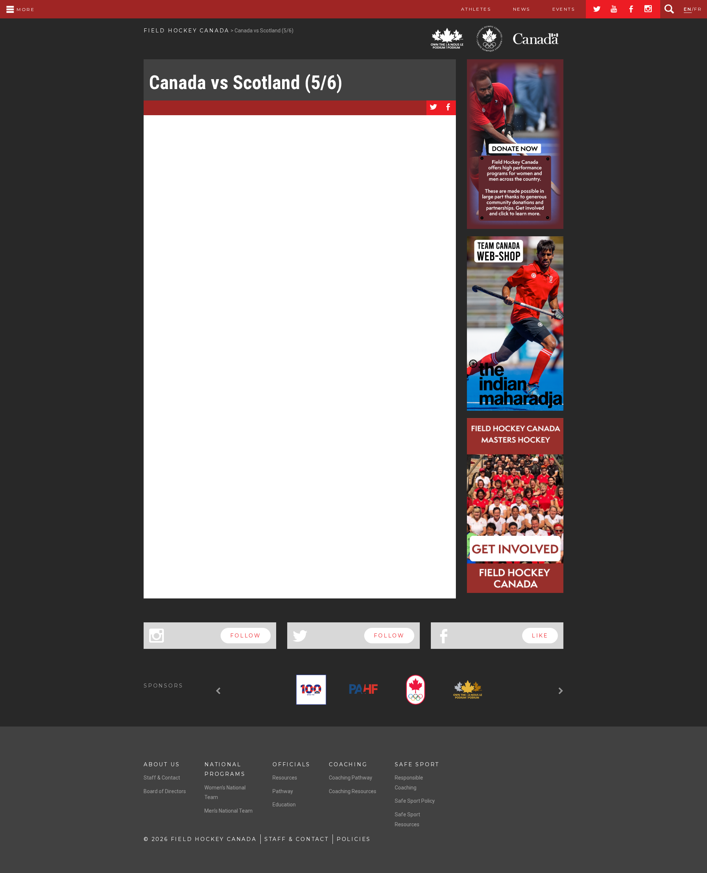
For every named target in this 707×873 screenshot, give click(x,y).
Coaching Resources (352, 791)
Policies (354, 839)
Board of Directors (165, 791)
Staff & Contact (162, 778)
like (540, 635)
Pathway (282, 791)
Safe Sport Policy (415, 801)
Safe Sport (417, 764)
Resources (284, 778)
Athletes (476, 9)
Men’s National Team (228, 811)
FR (698, 9)
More (25, 9)
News (521, 9)
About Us (162, 764)
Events (563, 9)
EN (688, 9)
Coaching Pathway (350, 778)
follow (245, 635)
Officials (291, 764)
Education (284, 804)
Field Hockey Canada (186, 30)
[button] (219, 691)
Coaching (348, 764)
